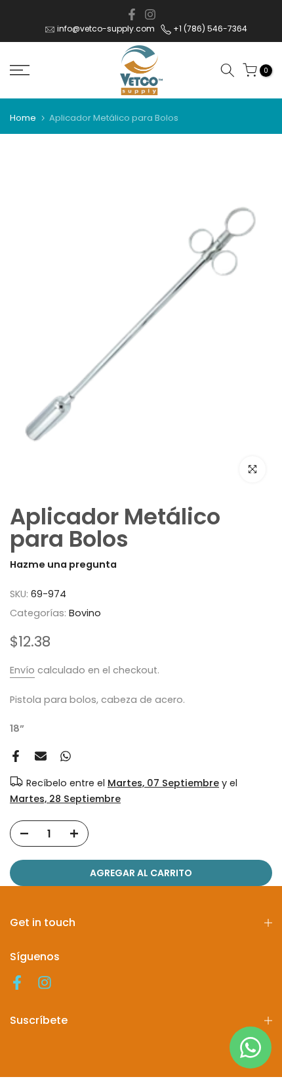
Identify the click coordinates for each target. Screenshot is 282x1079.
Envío (22, 670)
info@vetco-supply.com (106, 28)
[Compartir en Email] (41, 756)
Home (23, 118)
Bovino (85, 613)
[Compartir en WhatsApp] (65, 756)
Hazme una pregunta (63, 564)
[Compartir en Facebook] (132, 14)
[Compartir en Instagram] (150, 14)
